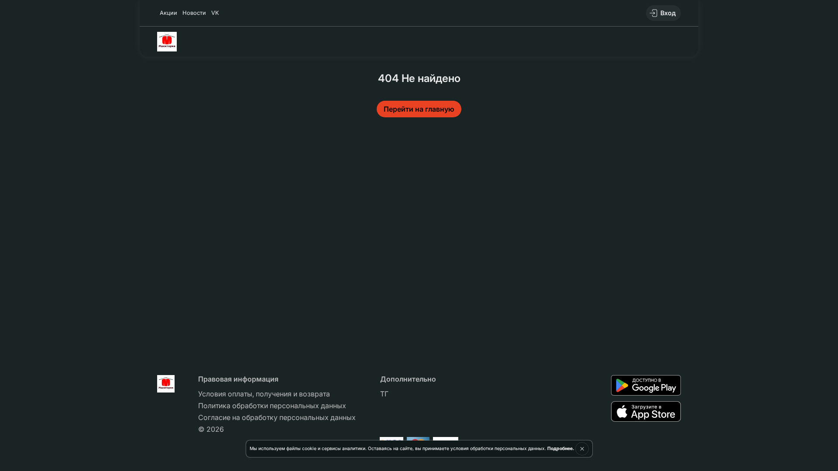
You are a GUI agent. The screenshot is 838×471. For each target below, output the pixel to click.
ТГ (384, 393)
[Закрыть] (582, 448)
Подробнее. (560, 448)
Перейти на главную (419, 109)
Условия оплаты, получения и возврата (264, 393)
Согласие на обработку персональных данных (277, 417)
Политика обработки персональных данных (272, 405)
